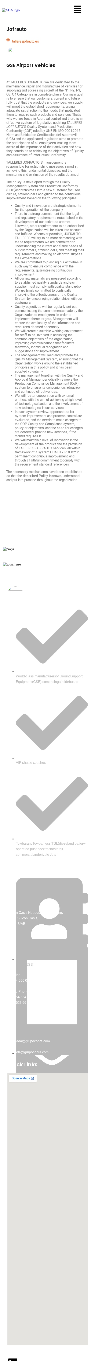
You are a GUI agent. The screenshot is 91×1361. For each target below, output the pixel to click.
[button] (77, 10)
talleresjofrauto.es (25, 41)
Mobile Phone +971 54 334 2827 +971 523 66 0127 (21, 997)
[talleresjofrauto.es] (8, 39)
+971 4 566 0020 (20, 980)
